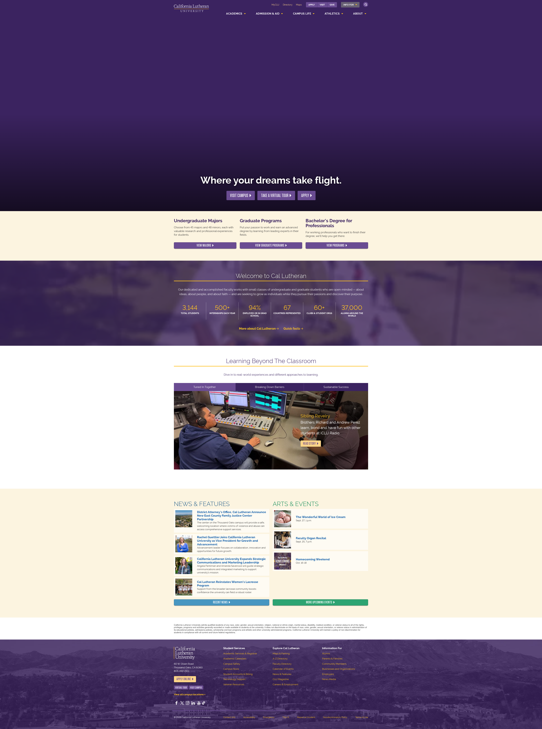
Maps (299, 4)
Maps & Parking (281, 653)
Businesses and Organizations (338, 668)
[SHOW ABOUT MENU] (365, 13)
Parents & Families (332, 658)
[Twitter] (182, 703)
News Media (329, 679)
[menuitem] (350, 4)
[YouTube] (198, 703)
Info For (348, 5)
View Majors (204, 245)
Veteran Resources (233, 684)
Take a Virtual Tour (275, 195)
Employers (328, 674)
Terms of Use (361, 717)
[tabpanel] (271, 430)
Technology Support (234, 679)
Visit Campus (239, 195)
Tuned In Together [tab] (204, 387)
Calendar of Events (283, 668)
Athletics (332, 13)
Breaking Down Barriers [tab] (269, 387)
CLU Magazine (281, 679)
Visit (322, 5)
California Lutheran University (191, 8)
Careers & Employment (285, 684)
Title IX (285, 717)
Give (332, 5)
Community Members (334, 663)
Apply (311, 5)
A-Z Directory (280, 658)
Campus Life (302, 13)
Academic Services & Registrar (240, 653)
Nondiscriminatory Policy (335, 717)
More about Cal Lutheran (257, 328)
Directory (287, 4)
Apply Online (183, 679)
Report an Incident (306, 717)
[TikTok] (203, 703)
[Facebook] (176, 703)
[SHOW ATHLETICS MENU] (342, 13)
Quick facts (291, 328)
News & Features (282, 674)
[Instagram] (187, 703)
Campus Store (231, 668)
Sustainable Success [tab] (336, 387)
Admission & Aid (268, 13)
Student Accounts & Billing (238, 674)
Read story (309, 444)
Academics (234, 13)
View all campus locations (189, 694)
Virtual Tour (181, 687)
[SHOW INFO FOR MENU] (356, 4)
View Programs (335, 245)
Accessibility (249, 717)
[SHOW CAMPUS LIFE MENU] (313, 13)
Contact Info (229, 717)
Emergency (268, 717)
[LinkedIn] (193, 703)
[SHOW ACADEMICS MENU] (244, 13)
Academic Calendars (234, 658)
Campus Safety (231, 663)
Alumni (326, 653)
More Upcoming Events (319, 602)
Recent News (220, 602)
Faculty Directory (282, 663)
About (358, 13)
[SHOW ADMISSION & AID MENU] (282, 13)
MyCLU (275, 4)
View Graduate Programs (269, 245)
